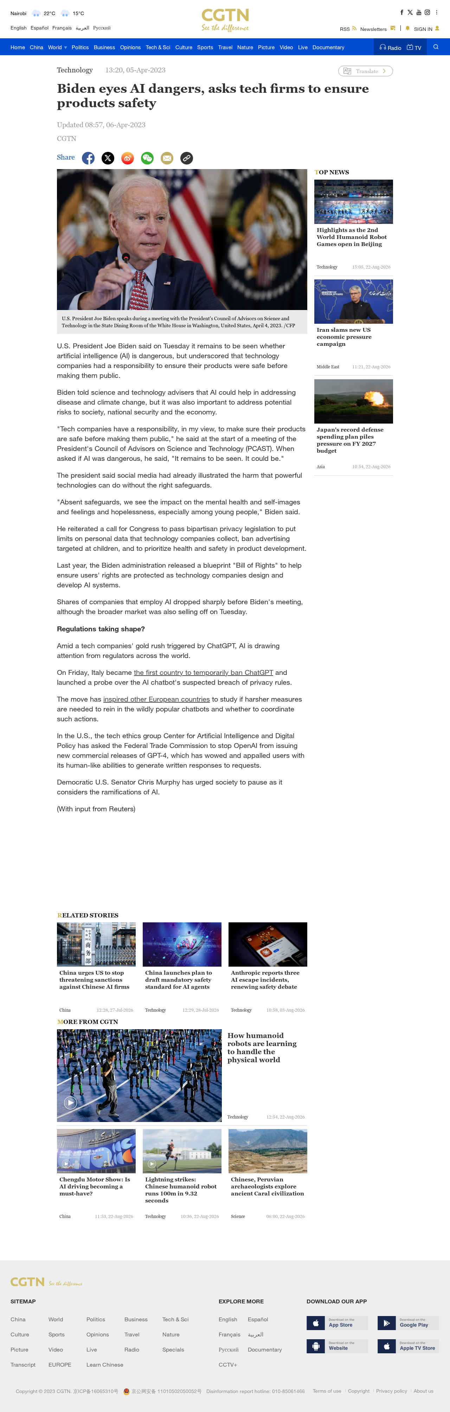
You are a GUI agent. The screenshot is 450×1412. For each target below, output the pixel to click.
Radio (394, 48)
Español (40, 28)
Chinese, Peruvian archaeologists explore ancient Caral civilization (267, 1186)
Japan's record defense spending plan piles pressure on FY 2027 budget (350, 440)
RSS (345, 29)
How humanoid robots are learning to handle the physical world (262, 1048)
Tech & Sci (158, 47)
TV (418, 48)
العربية (82, 28)
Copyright (358, 1391)
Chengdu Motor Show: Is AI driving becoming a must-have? (94, 1186)
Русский (102, 28)
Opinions (130, 47)
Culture (183, 47)
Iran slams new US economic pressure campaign (344, 337)
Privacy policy (391, 1391)
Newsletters (373, 29)
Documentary (329, 47)
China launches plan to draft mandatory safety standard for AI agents (178, 979)
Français (62, 28)
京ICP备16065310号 (95, 1391)
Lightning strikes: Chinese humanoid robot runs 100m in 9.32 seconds (181, 1190)
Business (104, 47)
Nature (245, 47)
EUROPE (60, 1364)
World (55, 47)
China (36, 47)
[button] (70, 1103)
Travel (225, 47)
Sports (205, 47)
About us (423, 1391)
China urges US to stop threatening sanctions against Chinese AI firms (94, 979)
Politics (80, 47)
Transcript (23, 1364)
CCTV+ (228, 1364)
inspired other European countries (156, 699)
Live (303, 47)
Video (286, 47)
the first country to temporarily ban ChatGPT (203, 672)
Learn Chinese (104, 1364)
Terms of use (327, 1391)
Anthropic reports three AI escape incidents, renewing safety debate (265, 979)
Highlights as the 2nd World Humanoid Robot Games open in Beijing (352, 237)
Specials (173, 1349)
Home (18, 47)
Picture (266, 47)
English (19, 28)
